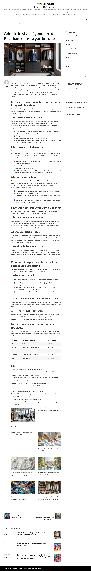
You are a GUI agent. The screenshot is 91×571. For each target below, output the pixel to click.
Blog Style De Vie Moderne (45, 7)
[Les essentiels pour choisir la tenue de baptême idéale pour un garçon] (23, 463)
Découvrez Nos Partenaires (73, 114)
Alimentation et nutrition (72, 40)
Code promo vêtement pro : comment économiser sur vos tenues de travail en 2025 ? (48, 410)
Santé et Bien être (70, 62)
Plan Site (20, 568)
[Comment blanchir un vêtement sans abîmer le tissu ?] (49, 439)
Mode (15, 28)
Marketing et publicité (71, 53)
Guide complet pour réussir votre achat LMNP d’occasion (76, 103)
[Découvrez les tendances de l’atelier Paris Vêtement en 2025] (23, 415)
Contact (15, 568)
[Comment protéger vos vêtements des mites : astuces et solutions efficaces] (49, 487)
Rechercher (69, 73)
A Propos (39, 568)
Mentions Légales (8, 568)
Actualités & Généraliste (72, 35)
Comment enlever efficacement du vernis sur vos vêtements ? (75, 108)
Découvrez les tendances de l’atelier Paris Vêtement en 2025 (75, 87)
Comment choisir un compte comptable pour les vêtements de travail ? (76, 98)
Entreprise (68, 44)
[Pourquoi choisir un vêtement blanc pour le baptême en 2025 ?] (49, 463)
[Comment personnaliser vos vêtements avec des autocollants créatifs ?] (23, 487)
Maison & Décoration (71, 48)
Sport (67, 66)
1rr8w (6, 86)
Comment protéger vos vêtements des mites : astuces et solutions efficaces (32, 533)
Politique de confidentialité (29, 568)
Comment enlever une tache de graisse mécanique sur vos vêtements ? (76, 93)
